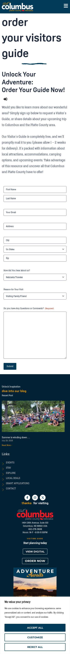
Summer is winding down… (16, 437)
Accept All (35, 627)
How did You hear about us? (17, 270)
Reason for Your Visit (13, 289)
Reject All (35, 647)
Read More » (7, 445)
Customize (35, 637)
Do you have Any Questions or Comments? (29, 308)
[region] (35, 625)
